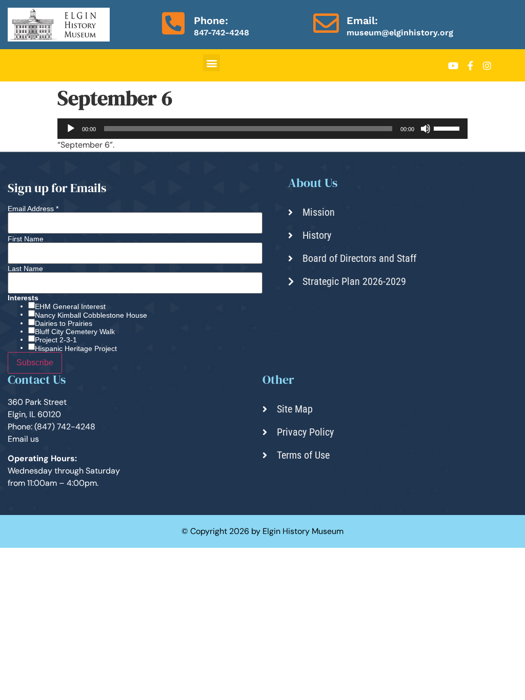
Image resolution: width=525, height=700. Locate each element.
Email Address (33, 208)
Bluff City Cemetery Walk (75, 331)
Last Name (25, 268)
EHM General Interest (70, 306)
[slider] (448, 127)
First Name (26, 238)
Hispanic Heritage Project (76, 348)
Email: (362, 20)
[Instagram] (487, 65)
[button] (211, 62)
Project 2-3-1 (56, 339)
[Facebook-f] (470, 65)
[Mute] (425, 128)
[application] (262, 128)
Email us (23, 439)
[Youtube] (453, 65)
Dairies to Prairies (63, 323)
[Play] (71, 128)
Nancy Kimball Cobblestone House (91, 315)
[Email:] (326, 23)
